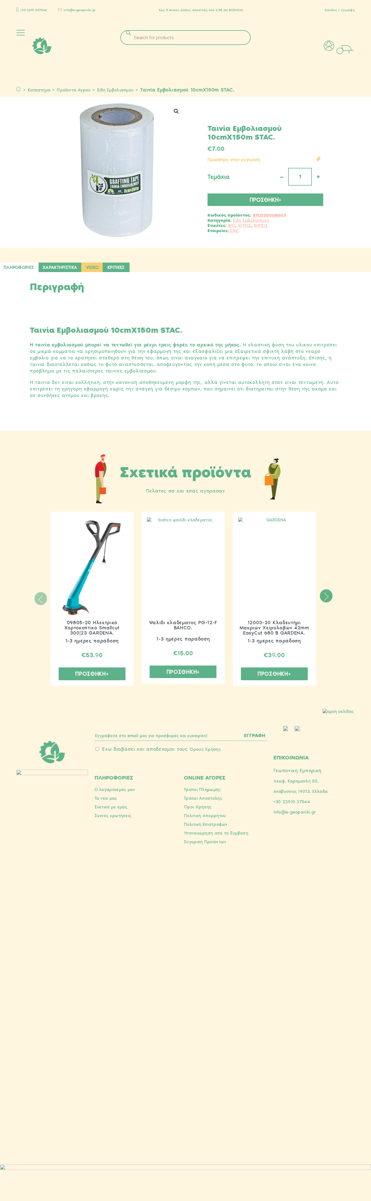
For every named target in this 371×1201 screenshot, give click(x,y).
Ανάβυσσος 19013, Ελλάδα (300, 791)
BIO (231, 225)
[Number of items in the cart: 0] (352, 49)
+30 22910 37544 (291, 801)
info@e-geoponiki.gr (80, 10)
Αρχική (19, 89)
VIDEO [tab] (92, 267)
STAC (234, 230)
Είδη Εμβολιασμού (115, 90)
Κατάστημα (39, 90)
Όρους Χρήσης (205, 749)
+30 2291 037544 (33, 10)
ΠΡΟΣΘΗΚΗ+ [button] (92, 673)
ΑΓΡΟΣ (244, 225)
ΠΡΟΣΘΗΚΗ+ (265, 199)
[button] (176, 111)
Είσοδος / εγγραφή (340, 10)
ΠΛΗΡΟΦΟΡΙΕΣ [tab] (19, 267)
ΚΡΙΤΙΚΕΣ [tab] (116, 267)
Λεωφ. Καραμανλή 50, (296, 781)
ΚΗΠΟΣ (261, 225)
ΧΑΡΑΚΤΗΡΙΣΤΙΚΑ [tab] (60, 267)
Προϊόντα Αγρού (73, 90)
